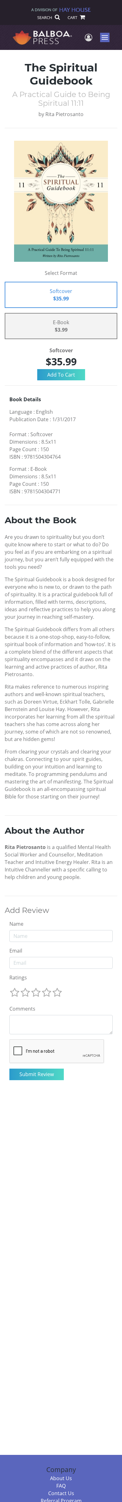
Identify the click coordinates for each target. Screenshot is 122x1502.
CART (73, 17)
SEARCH (45, 17)
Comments (22, 1008)
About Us (61, 1478)
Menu (106, 37)
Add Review (27, 910)
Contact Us (61, 1493)
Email (15, 950)
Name (16, 923)
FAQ (61, 1485)
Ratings (18, 977)
